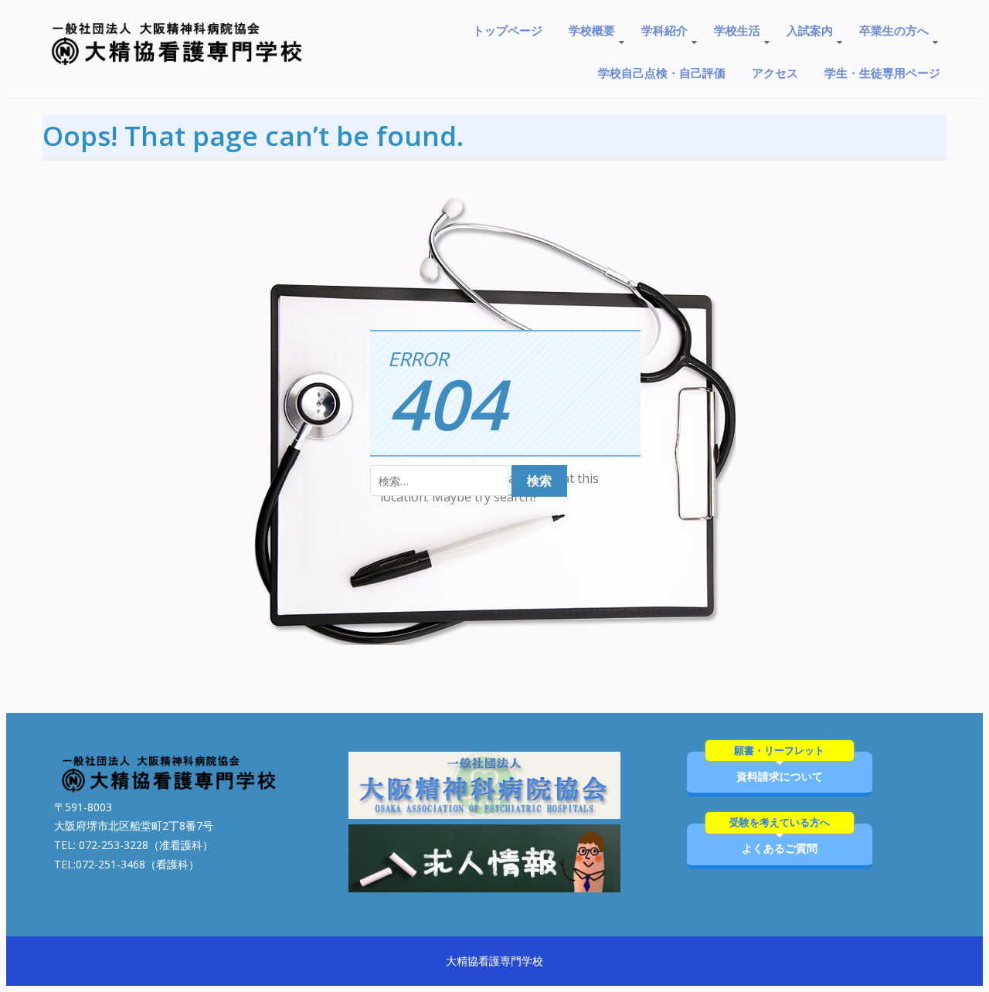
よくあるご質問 (779, 839)
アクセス (775, 72)
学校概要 (592, 30)
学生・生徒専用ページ (882, 72)
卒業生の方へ (894, 30)
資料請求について (779, 767)
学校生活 (737, 30)
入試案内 (810, 30)
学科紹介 (664, 30)
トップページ (507, 30)
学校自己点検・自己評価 (662, 72)
